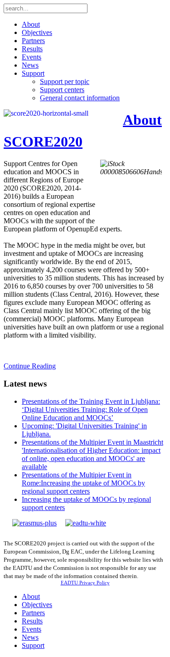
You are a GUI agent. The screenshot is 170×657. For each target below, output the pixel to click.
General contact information (80, 98)
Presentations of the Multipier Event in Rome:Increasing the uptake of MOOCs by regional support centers (83, 483)
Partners (33, 40)
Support (33, 73)
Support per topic (64, 81)
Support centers (62, 89)
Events (31, 57)
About (31, 24)
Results (32, 49)
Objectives (37, 32)
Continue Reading (30, 366)
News (30, 65)
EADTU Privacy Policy (85, 582)
